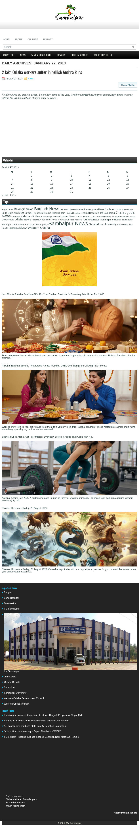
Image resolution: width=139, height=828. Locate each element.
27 (127, 187)
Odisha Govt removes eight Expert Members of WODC (33, 731)
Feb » (13, 195)
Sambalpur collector (110, 219)
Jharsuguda (10, 676)
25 (90, 187)
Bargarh (8, 592)
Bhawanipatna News (93, 209)
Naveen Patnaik (104, 217)
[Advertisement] (69, 28)
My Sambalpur (73, 823)
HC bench (38, 213)
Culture (33, 39)
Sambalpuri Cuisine (41, 55)
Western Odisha (39, 227)
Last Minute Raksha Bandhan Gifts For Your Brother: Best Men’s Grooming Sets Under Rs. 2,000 (53, 294)
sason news (122, 225)
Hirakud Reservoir (90, 213)
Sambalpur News (68, 223)
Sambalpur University (103, 224)
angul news (7, 209)
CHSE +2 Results (79, 55)
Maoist (79, 216)
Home (6, 39)
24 (71, 187)
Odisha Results (12, 682)
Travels (61, 55)
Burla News (14, 213)
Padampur (36, 220)
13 (127, 179)
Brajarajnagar (127, 209)
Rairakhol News (49, 220)
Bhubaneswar (113, 209)
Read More (127, 85)
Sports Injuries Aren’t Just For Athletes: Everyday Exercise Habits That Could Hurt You (47, 436)
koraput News (67, 216)
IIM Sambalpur (107, 213)
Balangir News (23, 209)
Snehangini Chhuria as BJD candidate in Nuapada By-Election (36, 720)
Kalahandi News (31, 216)
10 (71, 179)
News (23, 55)
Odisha (124, 217)
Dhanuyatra (10, 603)
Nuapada (116, 216)
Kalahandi (15, 217)
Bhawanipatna (76, 209)
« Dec (5, 195)
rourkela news (91, 219)
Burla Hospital (11, 598)
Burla (4, 213)
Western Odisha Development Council (24, 698)
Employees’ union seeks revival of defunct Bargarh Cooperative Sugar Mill (43, 715)
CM (22, 213)
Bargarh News (46, 209)
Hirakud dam (58, 213)
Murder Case (89, 217)
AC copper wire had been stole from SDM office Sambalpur (35, 726)
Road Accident (76, 220)
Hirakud (47, 213)
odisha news (23, 219)
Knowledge (9, 55)
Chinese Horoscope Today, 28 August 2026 (24, 508)
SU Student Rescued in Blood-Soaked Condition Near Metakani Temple (41, 737)
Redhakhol (63, 220)
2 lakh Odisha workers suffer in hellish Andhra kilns (42, 72)
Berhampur (65, 209)
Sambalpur (9, 687)
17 (71, 183)
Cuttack (28, 213)
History (48, 39)
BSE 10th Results (103, 55)
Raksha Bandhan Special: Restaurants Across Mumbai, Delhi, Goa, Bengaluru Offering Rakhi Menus (54, 365)
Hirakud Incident (73, 213)
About (18, 39)
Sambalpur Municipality (36, 224)
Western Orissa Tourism (16, 703)
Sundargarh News (18, 228)
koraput (56, 217)
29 (31, 191)
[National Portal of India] (69, 285)
